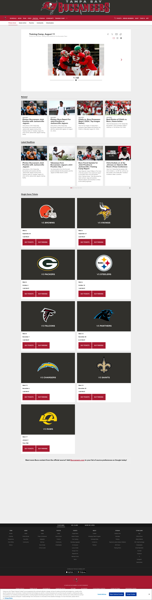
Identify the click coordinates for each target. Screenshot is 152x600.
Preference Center (131, 588)
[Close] (149, 594)
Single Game (75, 533)
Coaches (11, 536)
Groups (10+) (75, 550)
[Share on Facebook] (108, 35)
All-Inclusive (75, 545)
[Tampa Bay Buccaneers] (76, 580)
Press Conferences (42, 536)
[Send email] (116, 35)
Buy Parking (42, 242)
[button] (71, 187)
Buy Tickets (29, 242)
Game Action (59, 536)
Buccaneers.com (77, 460)
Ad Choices (84, 588)
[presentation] (130, 188)
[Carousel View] (113, 38)
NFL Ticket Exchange (139, 542)
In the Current (42, 547)
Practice (59, 539)
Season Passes (75, 536)
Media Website (139, 539)
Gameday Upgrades (75, 542)
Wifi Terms (117, 545)
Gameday (117, 536)
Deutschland (139, 562)
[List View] (121, 38)
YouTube (139, 550)
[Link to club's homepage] (5, 18)
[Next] (121, 60)
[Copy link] (120, 34)
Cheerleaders (59, 545)
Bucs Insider (42, 545)
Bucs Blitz (25, 539)
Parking (117, 539)
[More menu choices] (66, 18)
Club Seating (75, 539)
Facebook (139, 553)
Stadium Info (117, 533)
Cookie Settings (115, 588)
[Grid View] (117, 38)
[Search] (115, 18)
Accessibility (46, 588)
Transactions (11, 539)
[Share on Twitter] (112, 35)
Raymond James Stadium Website (117, 542)
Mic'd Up (42, 542)
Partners (94, 545)
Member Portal (75, 556)
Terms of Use (33, 588)
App (139, 533)
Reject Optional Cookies (116, 594)
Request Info (75, 553)
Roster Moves (26, 536)
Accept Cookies (131, 594)
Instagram (139, 559)
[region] (76, 594)
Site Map (73, 588)
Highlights (42, 539)
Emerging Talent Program (94, 536)
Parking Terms (117, 547)
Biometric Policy (60, 588)
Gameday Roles (94, 539)
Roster (10, 533)
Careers (94, 533)
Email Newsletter (139, 547)
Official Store (139, 536)
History (10, 545)
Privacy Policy (20, 588)
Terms (75, 559)
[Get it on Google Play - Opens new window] (81, 573)
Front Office (11, 542)
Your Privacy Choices (99, 588)
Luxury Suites (75, 547)
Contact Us (94, 542)
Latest (25, 533)
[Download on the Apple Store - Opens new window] (69, 572)
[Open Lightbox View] (76, 63)
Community (26, 542)
